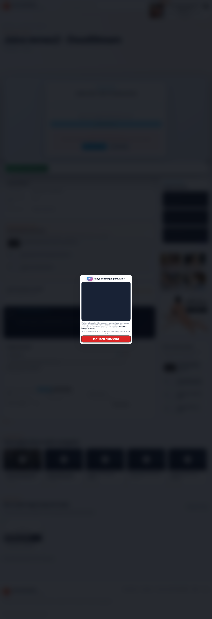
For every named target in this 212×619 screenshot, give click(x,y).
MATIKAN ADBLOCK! (106, 338)
